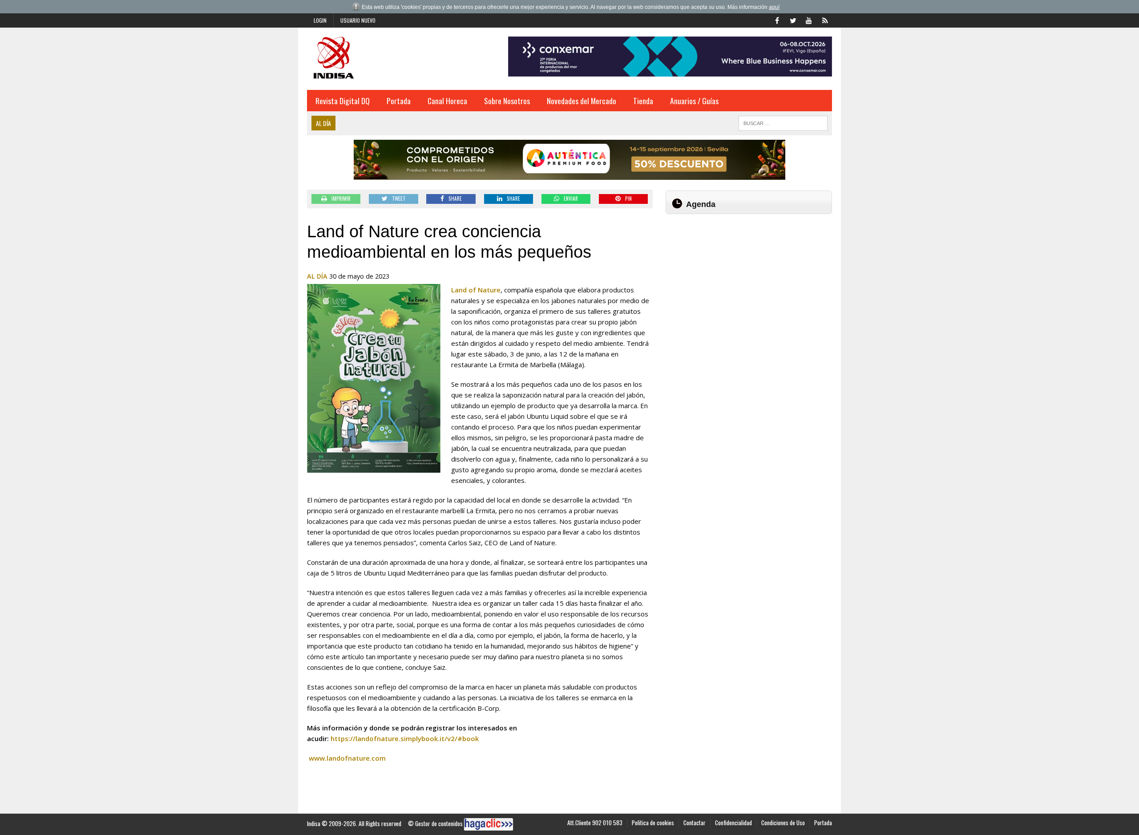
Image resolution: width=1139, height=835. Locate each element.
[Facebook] (777, 19)
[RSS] (825, 19)
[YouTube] (809, 19)
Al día (317, 276)
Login (320, 20)
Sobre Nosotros (507, 100)
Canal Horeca (447, 100)
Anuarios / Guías (694, 100)
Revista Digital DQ (342, 100)
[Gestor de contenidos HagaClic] (488, 824)
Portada (399, 100)
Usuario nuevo (358, 20)
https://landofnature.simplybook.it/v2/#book (405, 738)
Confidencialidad (733, 822)
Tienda (643, 100)
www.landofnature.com (347, 758)
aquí (774, 7)
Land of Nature (476, 289)
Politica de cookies (653, 822)
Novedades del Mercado (581, 100)
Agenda (700, 204)
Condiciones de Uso (783, 822)
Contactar (694, 822)
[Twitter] (793, 19)
